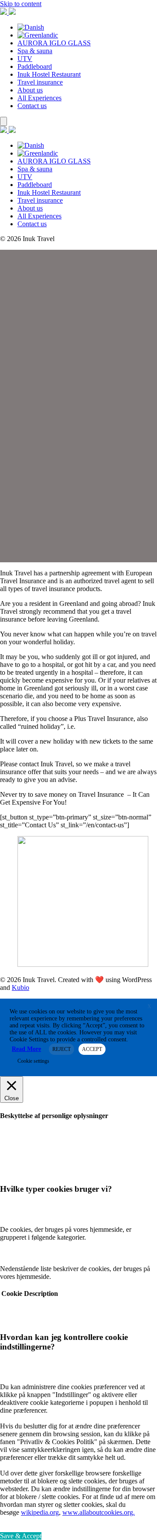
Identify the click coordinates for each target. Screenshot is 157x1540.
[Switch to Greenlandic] (37, 35)
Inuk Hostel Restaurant (49, 74)
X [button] (149, 1006)
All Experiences (39, 98)
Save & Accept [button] (20, 1536)
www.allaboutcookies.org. (98, 1512)
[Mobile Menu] (3, 121)
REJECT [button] (61, 1049)
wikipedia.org (40, 1512)
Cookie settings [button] (33, 1061)
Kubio (20, 987)
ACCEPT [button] (92, 1049)
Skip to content (20, 3)
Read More (26, 1049)
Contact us (32, 105)
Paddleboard (34, 66)
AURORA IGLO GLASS (54, 43)
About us (30, 90)
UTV (24, 58)
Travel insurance (40, 82)
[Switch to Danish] (30, 27)
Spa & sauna (34, 50)
